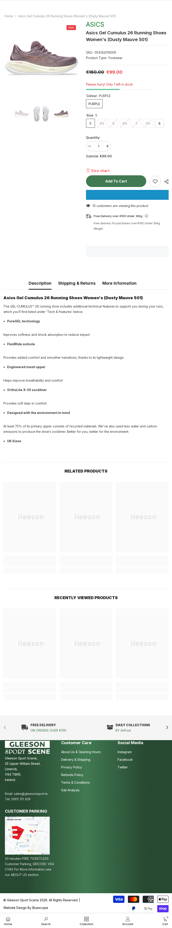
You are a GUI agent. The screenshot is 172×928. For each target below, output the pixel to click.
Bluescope (40, 908)
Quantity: (93, 137)
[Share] (165, 181)
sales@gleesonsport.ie (31, 794)
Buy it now (127, 195)
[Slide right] (167, 728)
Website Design (15, 908)
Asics (95, 24)
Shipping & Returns (77, 283)
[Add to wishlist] (155, 181)
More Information (119, 283)
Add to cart (116, 181)
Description (40, 283)
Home (8, 16)
